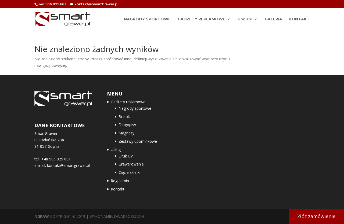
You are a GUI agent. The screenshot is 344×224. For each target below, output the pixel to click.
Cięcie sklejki (129, 172)
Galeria (273, 19)
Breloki (125, 116)
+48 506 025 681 (52, 4)
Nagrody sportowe (135, 108)
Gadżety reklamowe (201, 19)
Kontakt (299, 19)
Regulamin (120, 180)
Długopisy (127, 124)
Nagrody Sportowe (147, 19)
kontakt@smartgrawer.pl (68, 165)
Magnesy (126, 132)
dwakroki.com (129, 216)
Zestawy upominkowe (138, 141)
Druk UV (126, 156)
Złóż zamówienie (316, 216)
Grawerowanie (131, 164)
